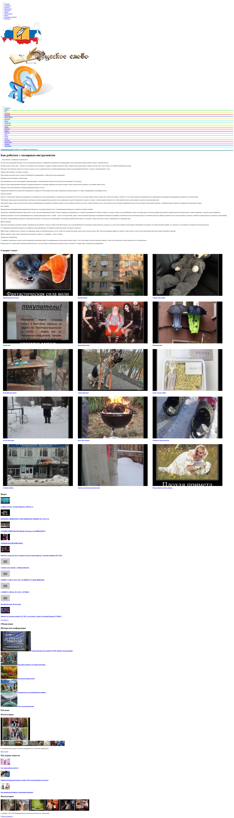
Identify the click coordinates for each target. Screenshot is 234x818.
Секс (5, 134)
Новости (7, 7)
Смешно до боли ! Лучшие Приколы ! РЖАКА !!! (17, 507)
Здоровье (7, 113)
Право (6, 127)
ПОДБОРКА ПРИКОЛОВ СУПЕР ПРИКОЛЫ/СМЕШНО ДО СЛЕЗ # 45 (25, 519)
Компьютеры (8, 117)
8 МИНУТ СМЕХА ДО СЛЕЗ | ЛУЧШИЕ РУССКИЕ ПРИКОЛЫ (22, 580)
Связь (6, 136)
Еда (5, 111)
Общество (7, 123)
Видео (6, 15)
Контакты (7, 18)
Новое (6, 12)
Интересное (8, 9)
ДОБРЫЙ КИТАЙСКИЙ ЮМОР (12, 543)
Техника (7, 140)
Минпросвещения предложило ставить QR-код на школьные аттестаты (24, 780)
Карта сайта (4, 751)
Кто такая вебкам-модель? (9, 768)
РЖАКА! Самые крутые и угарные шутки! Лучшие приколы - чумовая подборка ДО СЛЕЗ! (31, 555)
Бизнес (6, 109)
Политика (7, 125)
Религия (7, 132)
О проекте (7, 5)
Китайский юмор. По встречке (11, 604)
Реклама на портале (10, 17)
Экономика (7, 146)
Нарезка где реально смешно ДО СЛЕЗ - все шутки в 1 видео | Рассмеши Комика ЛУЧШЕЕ (31, 616)
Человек (7, 144)
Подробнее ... (5, 620)
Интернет (7, 115)
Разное (6, 130)
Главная (6, 4)
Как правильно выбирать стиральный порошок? (17, 792)
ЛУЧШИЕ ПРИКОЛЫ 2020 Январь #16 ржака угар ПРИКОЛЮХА (23, 531)
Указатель (7, 108)
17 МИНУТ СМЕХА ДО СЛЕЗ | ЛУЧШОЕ (15, 592)
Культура (7, 119)
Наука (6, 121)
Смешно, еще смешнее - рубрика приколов (15, 567)
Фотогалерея (8, 14)
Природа (7, 129)
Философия (8, 142)
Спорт (6, 138)
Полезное (7, 10)
